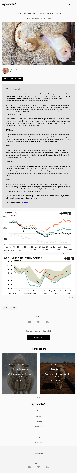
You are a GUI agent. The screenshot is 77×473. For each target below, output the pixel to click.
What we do (38, 426)
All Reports (38, 411)
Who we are (38, 421)
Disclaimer (38, 464)
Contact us (38, 442)
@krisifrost (27, 202)
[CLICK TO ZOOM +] (38, 251)
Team (38, 432)
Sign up (38, 337)
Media (38, 437)
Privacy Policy (38, 453)
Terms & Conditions (38, 458)
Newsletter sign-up (12, 79)
